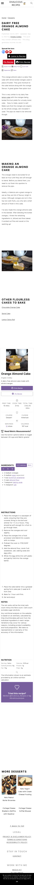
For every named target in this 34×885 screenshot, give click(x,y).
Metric (29, 465)
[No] (32, 879)
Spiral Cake (6, 313)
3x (12, 469)
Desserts (11, 18)
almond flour (14, 480)
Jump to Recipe (18, 56)
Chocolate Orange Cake (11, 307)
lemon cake (6, 97)
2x (8, 469)
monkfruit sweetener (16, 478)
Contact (17, 856)
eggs (14, 475)
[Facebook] (3, 51)
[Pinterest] (6, 51)
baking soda (17, 482)
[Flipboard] (10, 51)
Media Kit (17, 870)
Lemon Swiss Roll (8, 320)
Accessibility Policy (17, 842)
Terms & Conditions (17, 839)
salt (15, 485)
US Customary (21, 465)
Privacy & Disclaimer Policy (17, 837)
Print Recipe (24, 62)
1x (3, 469)
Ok (17, 881)
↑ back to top (17, 826)
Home (4, 18)
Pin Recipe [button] (8, 62)
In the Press (17, 873)
